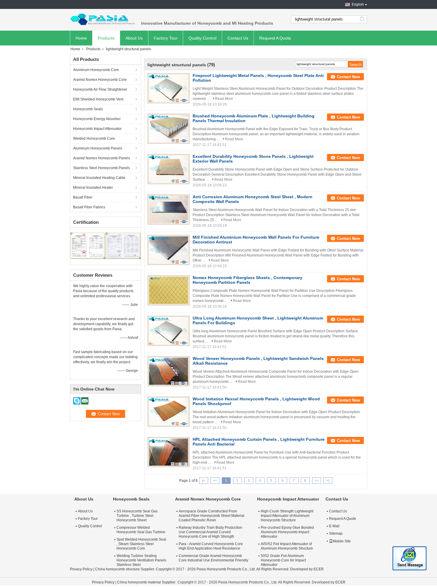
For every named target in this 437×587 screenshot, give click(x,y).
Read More (224, 99)
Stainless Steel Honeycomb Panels (101, 168)
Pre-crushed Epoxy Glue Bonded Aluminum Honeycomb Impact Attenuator (287, 532)
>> (317, 481)
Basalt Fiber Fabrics (89, 207)
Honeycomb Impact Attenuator (97, 129)
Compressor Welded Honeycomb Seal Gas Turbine (141, 529)
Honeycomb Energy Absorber (97, 119)
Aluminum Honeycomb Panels (97, 148)
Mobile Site (342, 541)
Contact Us (237, 38)
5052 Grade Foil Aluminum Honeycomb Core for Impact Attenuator (283, 560)
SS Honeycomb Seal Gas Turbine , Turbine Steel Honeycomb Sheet (137, 515)
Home (81, 38)
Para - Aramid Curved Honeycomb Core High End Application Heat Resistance (211, 546)
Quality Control (202, 38)
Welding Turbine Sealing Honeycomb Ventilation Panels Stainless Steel (141, 560)
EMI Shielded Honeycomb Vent (98, 99)
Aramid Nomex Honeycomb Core (100, 80)
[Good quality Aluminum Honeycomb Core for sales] (88, 245)
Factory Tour (165, 38)
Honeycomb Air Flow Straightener (100, 89)
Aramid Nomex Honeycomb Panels (101, 158)
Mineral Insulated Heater (93, 187)
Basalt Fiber (82, 197)
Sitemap (335, 533)
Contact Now (348, 77)
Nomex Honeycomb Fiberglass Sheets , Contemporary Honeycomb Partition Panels (247, 280)
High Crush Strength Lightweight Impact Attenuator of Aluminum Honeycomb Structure (287, 515)
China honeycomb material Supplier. (147, 582)
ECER (319, 569)
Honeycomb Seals (88, 109)
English (358, 4)
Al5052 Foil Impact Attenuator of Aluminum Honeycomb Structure (287, 546)
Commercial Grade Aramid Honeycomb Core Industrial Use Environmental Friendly (213, 558)
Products (106, 38)
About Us (134, 38)
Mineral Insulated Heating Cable (99, 178)
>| (327, 481)
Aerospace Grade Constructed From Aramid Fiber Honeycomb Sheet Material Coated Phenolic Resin (211, 515)
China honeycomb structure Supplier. (125, 569)
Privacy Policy (81, 569)
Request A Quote (275, 38)
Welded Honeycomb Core (94, 138)
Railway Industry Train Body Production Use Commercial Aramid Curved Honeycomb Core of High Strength (210, 532)
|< (203, 481)
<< (215, 481)
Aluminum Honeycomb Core (96, 70)
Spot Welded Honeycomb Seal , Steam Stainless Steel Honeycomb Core (141, 543)
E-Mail (334, 526)
